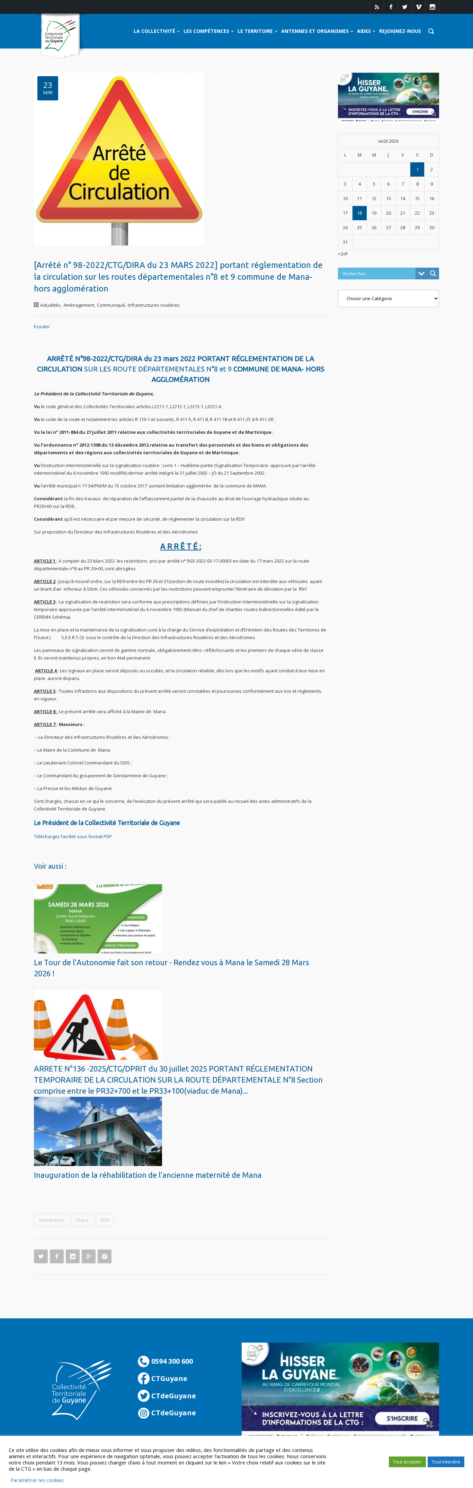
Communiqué (111, 305)
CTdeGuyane (173, 1395)
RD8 (105, 1220)
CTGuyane (168, 1378)
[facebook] (391, 7)
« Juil (342, 253)
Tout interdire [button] (446, 1462)
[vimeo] (418, 7)
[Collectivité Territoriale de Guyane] (60, 36)
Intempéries (51, 1220)
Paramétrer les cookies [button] (37, 1480)
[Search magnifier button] (433, 273)
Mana (83, 1220)
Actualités (50, 305)
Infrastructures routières (154, 305)
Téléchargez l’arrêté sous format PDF (72, 836)
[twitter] (404, 7)
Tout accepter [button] (407, 1462)
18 (359, 213)
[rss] (377, 7)
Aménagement (78, 305)
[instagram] (432, 7)
